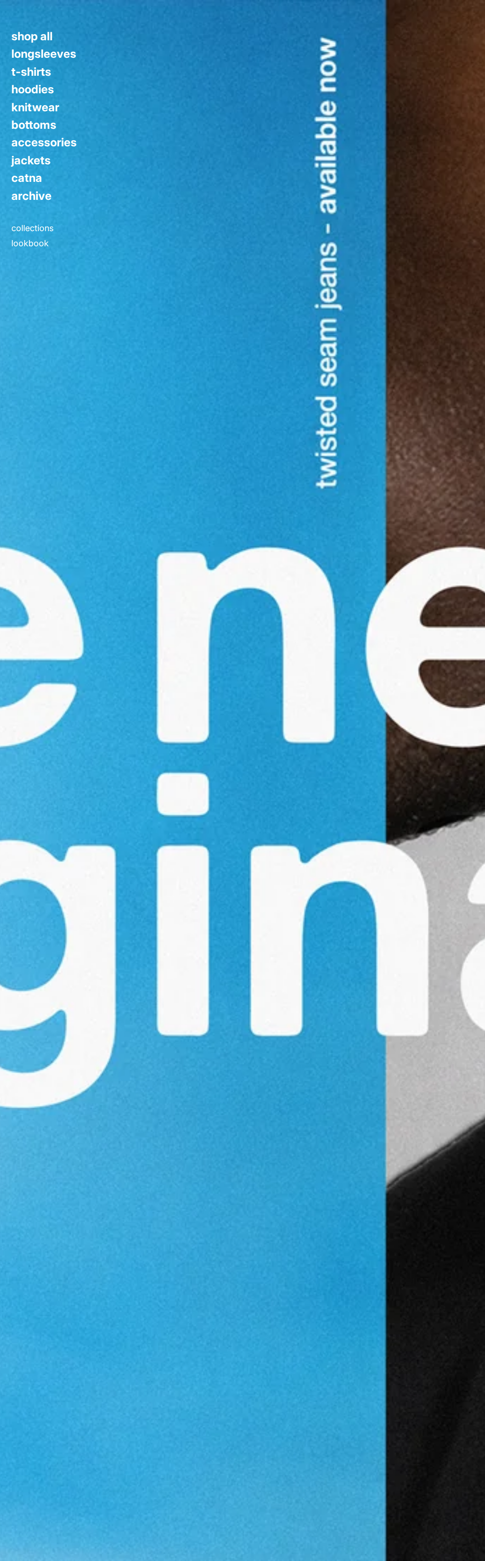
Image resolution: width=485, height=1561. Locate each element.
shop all (32, 36)
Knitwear (35, 107)
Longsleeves (43, 54)
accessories (44, 142)
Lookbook (30, 243)
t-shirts (31, 72)
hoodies (32, 89)
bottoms (33, 125)
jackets (31, 160)
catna (26, 178)
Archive (31, 196)
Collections (32, 228)
